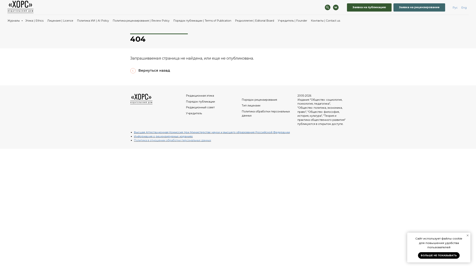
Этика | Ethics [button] (34, 20)
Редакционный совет (200, 107)
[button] (369, 7)
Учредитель (194, 113)
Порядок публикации (200, 101)
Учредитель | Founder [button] (292, 20)
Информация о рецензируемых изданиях (163, 136)
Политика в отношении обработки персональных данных (172, 140)
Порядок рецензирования (259, 99)
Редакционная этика (200, 95)
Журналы (13, 20)
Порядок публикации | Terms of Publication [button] (202, 20)
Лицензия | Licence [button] (60, 20)
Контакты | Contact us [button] (325, 20)
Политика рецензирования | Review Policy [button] (141, 20)
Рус (455, 7)
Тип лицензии (251, 105)
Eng (464, 7)
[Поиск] (327, 7)
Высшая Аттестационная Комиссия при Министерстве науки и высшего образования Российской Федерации (212, 132)
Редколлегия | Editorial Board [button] (254, 20)
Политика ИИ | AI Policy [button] (93, 20)
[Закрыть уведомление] (467, 235)
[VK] (336, 7)
